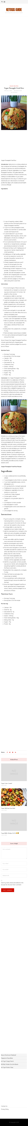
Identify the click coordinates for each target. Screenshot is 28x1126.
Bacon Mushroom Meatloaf (8, 1055)
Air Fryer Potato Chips (7, 1067)
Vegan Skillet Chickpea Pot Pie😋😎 (10, 833)
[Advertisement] (14, 36)
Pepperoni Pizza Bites (7, 1058)
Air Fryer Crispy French (7, 1061)
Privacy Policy (5, 1109)
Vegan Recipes (14, 86)
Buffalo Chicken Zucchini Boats (9, 1064)
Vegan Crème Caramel (6, 783)
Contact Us (4, 1106)
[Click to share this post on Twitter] (9, 752)
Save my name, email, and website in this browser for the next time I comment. (12, 883)
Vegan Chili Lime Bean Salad (8, 808)
